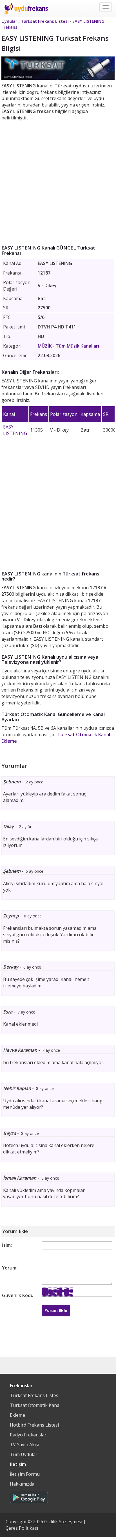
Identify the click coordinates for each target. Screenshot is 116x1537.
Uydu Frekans (26, 8)
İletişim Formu (25, 1474)
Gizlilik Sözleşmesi (63, 1521)
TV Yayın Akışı (24, 1444)
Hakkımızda (22, 1484)
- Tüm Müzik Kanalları (68, 346)
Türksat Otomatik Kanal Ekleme (35, 1410)
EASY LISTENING (15, 430)
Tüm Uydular (23, 1454)
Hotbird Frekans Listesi (34, 1425)
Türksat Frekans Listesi (34, 1395)
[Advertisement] (58, 182)
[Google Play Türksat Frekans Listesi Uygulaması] (29, 1496)
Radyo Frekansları (29, 1435)
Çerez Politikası (22, 1528)
